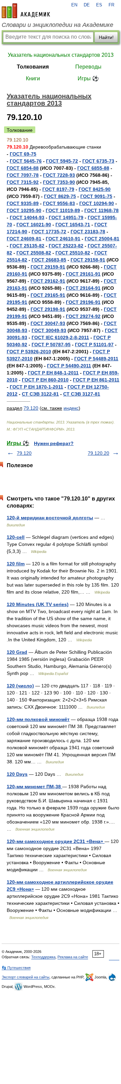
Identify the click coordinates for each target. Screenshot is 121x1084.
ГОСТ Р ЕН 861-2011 (96, 380)
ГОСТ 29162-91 (48, 281)
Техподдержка (43, 957)
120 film (16, 563)
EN (74, 5)
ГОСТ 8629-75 (60, 196)
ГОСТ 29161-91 (83, 274)
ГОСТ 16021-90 (33, 224)
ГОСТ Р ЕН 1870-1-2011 (36, 387)
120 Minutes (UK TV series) (38, 604)
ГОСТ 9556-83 (59, 203)
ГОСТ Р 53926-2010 (29, 351)
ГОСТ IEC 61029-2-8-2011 (60, 337)
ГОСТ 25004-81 (102, 238)
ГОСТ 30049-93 (49, 330)
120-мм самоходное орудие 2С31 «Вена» (56, 841)
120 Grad (17, 652)
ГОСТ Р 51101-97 (94, 344)
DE (87, 5)
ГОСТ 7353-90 (59, 182)
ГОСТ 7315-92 (23, 182)
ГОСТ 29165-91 (48, 295)
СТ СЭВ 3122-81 (40, 394)
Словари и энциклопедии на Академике (57, 25)
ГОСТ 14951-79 (66, 217)
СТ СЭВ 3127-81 (81, 394)
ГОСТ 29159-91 (48, 267)
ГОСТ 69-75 (23, 154)
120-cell (16, 537)
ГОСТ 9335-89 (23, 203)
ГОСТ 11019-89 (63, 210)
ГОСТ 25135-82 (27, 245)
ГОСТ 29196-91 (83, 302)
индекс (71, 408)
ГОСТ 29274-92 (83, 316)
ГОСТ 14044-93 (27, 217)
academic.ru (26, 10)
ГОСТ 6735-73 (98, 161)
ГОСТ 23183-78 (88, 231)
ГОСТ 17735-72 (49, 231)
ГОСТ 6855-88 (93, 168)
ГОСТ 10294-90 (96, 203)
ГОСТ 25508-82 (33, 252)
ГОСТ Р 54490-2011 (69, 365)
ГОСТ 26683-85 (49, 260)
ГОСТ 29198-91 (48, 309)
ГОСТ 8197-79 (58, 189)
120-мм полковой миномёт (38, 719)
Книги (33, 78)
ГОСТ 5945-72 (62, 161)
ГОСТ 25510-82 (72, 252)
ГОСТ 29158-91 (88, 260)
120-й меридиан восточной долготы (50, 517)
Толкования (33, 67)
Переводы (88, 67)
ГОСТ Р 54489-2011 (96, 358)
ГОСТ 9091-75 (96, 196)
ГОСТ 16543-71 (72, 224)
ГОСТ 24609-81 (24, 238)
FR (111, 5)
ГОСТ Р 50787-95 (51, 344)
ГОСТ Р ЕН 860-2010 (45, 380)
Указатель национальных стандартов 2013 (61, 55)
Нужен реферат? (54, 443)
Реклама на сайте (72, 957)
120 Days (17, 774)
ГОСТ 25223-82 (66, 245)
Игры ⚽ (88, 78)
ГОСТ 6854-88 (23, 168)
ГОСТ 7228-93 (59, 175)
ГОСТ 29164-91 (83, 288)
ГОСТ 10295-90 (24, 210)
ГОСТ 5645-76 (26, 161)
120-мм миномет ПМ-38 (34, 786)
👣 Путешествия (16, 968)
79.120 (31, 408)
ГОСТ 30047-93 (48, 323)
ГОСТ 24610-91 (63, 238)
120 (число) (20, 685)
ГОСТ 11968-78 (101, 210)
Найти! (106, 37)
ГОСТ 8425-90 (95, 189)
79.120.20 (98, 453)
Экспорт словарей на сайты (25, 977)
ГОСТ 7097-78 (23, 175)
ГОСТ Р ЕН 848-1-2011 (53, 372)
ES (99, 5)
